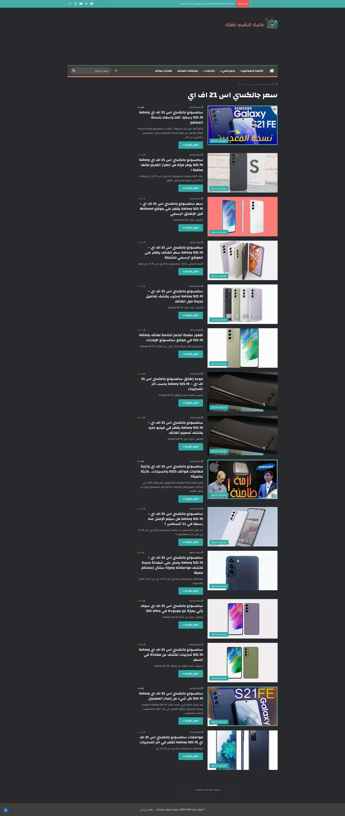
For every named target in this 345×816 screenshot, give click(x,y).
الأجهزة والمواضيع (252, 71)
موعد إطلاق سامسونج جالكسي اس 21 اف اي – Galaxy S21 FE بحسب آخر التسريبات (172, 383)
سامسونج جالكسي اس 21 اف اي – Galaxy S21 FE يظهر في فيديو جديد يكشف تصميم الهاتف (175, 427)
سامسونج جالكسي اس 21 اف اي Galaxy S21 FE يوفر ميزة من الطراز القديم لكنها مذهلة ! (171, 164)
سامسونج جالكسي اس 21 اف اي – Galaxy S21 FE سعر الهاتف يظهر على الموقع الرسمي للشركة (174, 252)
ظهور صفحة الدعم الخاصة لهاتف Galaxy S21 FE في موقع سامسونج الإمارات (171, 337)
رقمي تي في (146, 809)
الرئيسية (271, 84)
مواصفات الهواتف (187, 71)
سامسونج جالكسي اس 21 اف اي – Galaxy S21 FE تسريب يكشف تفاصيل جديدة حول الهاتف (174, 296)
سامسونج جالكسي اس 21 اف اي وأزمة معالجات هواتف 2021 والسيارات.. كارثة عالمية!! (172, 471)
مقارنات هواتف (163, 71)
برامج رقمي (228, 71)
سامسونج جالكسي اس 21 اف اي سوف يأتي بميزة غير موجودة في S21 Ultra (172, 608)
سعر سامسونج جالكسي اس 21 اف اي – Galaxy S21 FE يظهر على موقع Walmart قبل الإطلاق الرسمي (171, 208)
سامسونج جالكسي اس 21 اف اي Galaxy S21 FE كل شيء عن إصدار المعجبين (171, 696)
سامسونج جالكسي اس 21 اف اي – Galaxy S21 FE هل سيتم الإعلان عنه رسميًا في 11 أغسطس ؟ (175, 518)
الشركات (210, 71)
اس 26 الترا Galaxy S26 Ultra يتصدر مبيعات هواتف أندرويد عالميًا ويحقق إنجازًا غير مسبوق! (190, 3)
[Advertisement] (136, 36)
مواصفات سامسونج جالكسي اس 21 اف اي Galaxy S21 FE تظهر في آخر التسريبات (171, 739)
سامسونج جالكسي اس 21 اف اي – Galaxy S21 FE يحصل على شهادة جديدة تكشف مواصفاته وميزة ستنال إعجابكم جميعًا (172, 565)
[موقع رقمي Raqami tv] (252, 21)
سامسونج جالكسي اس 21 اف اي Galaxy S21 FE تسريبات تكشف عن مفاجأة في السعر (171, 654)
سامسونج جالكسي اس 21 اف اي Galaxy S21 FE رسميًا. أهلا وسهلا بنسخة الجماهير (171, 117)
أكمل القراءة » (191, 145)
